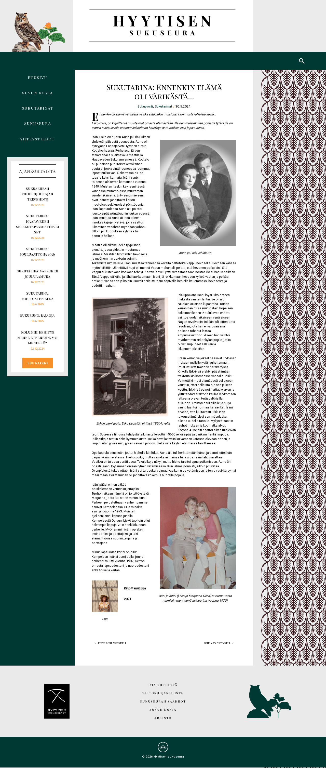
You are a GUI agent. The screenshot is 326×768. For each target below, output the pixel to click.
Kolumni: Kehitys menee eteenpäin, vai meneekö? (37, 337)
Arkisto (163, 718)
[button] (302, 61)
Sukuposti (145, 106)
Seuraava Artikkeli (219, 637)
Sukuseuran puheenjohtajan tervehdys (37, 194)
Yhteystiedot (37, 138)
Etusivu (37, 77)
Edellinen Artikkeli (110, 637)
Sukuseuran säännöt (163, 701)
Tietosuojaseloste (163, 693)
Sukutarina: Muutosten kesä (37, 296)
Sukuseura (37, 123)
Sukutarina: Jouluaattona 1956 (37, 251)
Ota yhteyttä (163, 684)
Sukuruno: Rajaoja (37, 315)
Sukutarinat (37, 108)
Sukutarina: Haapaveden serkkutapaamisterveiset (37, 224)
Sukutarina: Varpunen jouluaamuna (37, 274)
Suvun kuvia (37, 92)
